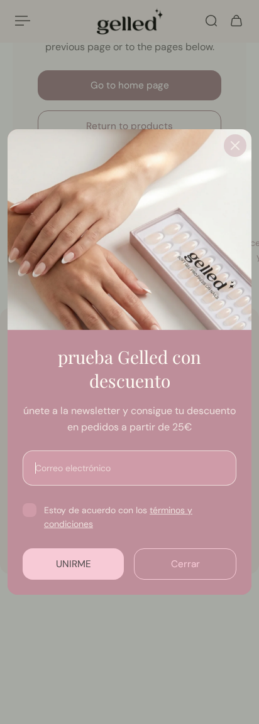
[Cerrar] (235, 145)
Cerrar (185, 564)
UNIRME (73, 564)
